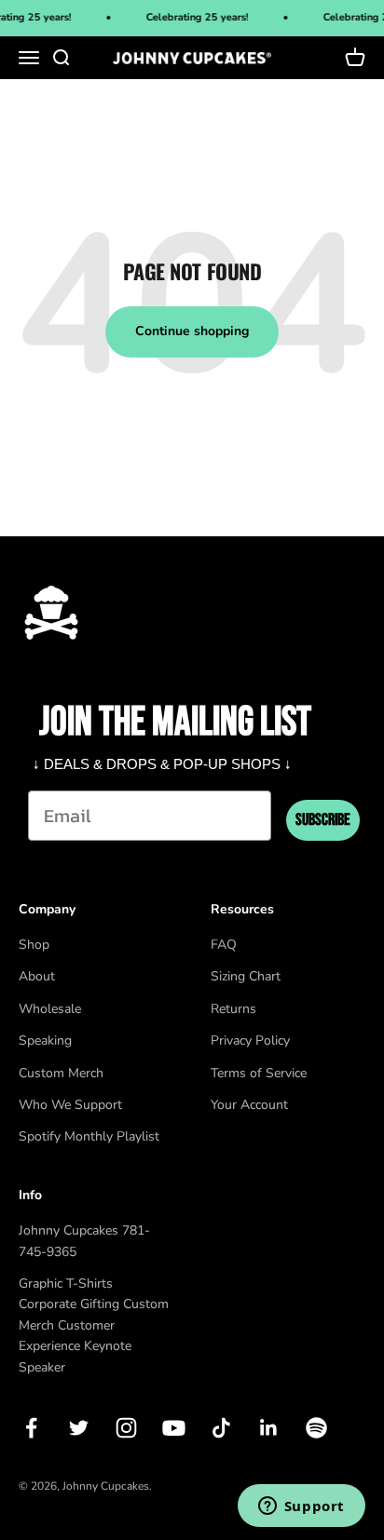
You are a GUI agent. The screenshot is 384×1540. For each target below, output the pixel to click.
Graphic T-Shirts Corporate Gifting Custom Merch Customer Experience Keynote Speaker (94, 1325)
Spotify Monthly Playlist (89, 1136)
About (37, 976)
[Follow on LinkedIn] (268, 1427)
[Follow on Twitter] (78, 1427)
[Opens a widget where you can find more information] (301, 1507)
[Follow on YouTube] (173, 1427)
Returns (233, 1009)
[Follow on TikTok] (221, 1427)
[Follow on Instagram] (126, 1427)
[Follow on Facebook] (31, 1427)
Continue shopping (192, 331)
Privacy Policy (250, 1040)
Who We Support (70, 1105)
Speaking (45, 1040)
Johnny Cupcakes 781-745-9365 (84, 1241)
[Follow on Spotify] (316, 1427)
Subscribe (322, 820)
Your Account (249, 1105)
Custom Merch (61, 1073)
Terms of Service (259, 1073)
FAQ (224, 944)
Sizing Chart (246, 976)
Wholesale (50, 1009)
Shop (34, 944)
